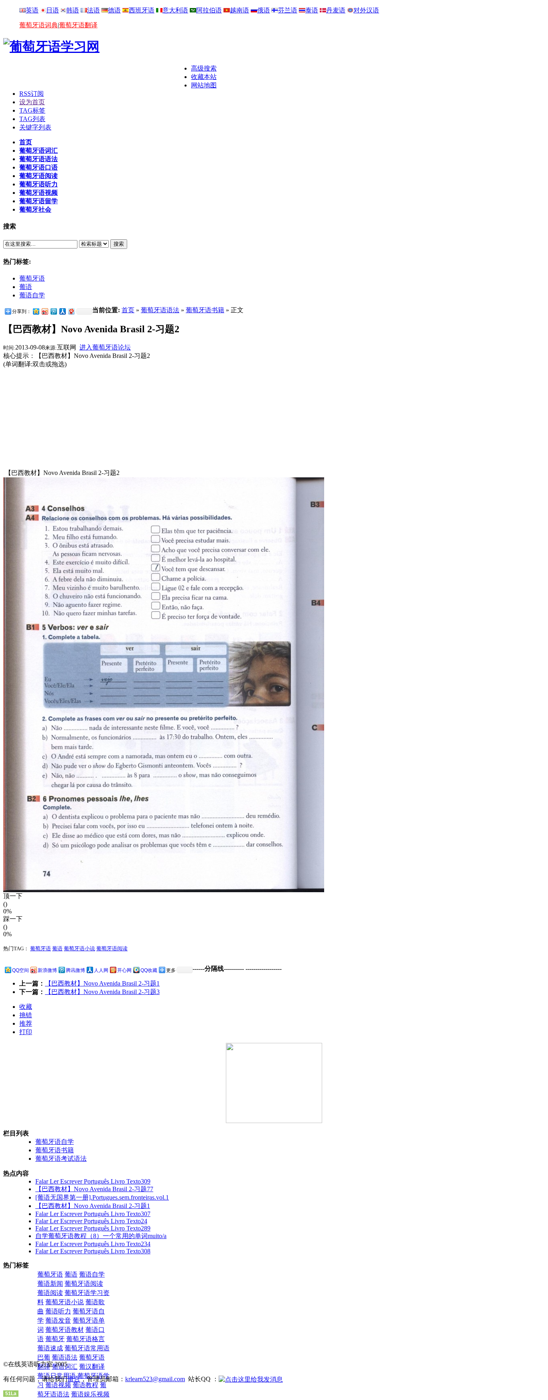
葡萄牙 (55, 1338)
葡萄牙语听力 (38, 184)
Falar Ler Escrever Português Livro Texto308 (92, 1251)
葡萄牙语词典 (38, 25)
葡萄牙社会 (35, 209)
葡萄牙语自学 (54, 1141)
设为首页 (32, 102)
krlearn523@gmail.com (155, 1379)
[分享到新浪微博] (44, 311)
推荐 (25, 1023)
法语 (93, 10)
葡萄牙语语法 (38, 159)
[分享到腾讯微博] (53, 311)
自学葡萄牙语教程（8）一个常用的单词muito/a (100, 1235)
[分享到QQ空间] (35, 311)
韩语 (72, 10)
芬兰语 (287, 10)
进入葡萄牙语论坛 (105, 347)
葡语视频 (58, 1385)
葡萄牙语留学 (38, 201)
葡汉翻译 (92, 1366)
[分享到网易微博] (71, 311)
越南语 (239, 10)
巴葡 (43, 1357)
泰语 (311, 10)
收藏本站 (204, 76)
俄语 (263, 10)
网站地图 (204, 85)
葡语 (25, 286)
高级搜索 (204, 68)
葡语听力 (58, 1311)
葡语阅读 (50, 1292)
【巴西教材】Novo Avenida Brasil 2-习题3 (102, 991)
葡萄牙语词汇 (38, 150)
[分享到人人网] (62, 311)
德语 (114, 10)
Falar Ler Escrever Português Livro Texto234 (92, 1243)
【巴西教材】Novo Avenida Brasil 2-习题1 (102, 983)
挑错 (25, 1015)
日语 (52, 10)
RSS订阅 (31, 93)
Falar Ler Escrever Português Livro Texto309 (92, 1181)
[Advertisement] (97, 77)
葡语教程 (85, 1385)
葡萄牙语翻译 (78, 25)
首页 (25, 142)
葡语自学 (32, 295)
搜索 (119, 244)
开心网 (124, 970)
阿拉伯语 (209, 10)
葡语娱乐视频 (90, 1394)
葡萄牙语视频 (38, 192)
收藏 (25, 1006)
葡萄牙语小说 (79, 948)
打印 (25, 1031)
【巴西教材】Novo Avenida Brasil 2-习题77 (94, 1189)
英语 (32, 10)
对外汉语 (366, 10)
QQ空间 (20, 970)
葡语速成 (50, 1348)
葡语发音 (58, 1320)
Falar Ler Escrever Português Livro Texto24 (91, 1221)
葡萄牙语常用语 (87, 1348)
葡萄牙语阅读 (38, 175)
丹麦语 (335, 10)
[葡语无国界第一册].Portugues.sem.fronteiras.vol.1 (102, 1197)
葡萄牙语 (32, 278)
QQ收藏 (148, 970)
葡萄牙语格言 (85, 1338)
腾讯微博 (75, 970)
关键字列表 (35, 127)
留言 (73, 1379)
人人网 (101, 970)
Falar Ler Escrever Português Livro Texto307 (92, 1213)
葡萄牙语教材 (64, 1329)
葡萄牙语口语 (38, 167)
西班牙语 (141, 10)
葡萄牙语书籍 (205, 310)
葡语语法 (64, 1357)
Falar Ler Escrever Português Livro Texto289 (92, 1228)
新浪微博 (47, 970)
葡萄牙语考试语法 (61, 1158)
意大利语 (175, 10)
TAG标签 (32, 110)
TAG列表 (32, 118)
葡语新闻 (50, 1283)
